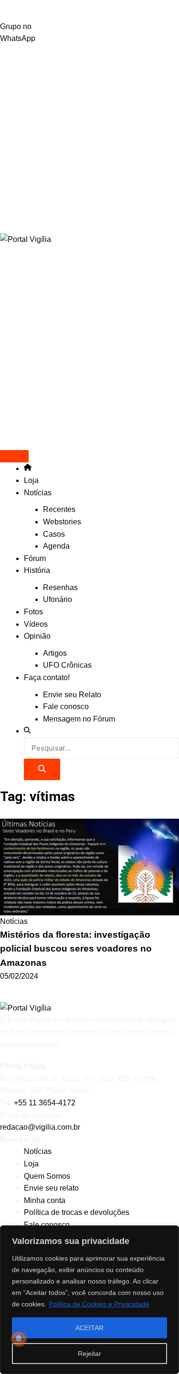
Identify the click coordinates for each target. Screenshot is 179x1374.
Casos (54, 534)
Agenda (56, 546)
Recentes (59, 509)
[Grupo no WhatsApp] (89, 10)
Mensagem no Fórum (79, 719)
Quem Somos (47, 1176)
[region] (89, 1299)
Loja (31, 480)
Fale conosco (66, 706)
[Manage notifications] (18, 1338)
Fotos (33, 612)
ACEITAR (89, 1328)
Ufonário (57, 599)
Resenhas (60, 587)
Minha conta (44, 1200)
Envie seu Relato (72, 695)
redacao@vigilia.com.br (40, 1127)
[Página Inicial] (28, 468)
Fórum (35, 558)
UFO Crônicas (67, 665)
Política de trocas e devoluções (76, 1212)
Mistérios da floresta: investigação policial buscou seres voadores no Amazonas (76, 949)
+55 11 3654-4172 (44, 1103)
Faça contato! (47, 677)
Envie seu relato (51, 1188)
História (37, 570)
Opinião (37, 636)
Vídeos (36, 624)
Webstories (62, 522)
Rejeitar (89, 1353)
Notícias (38, 493)
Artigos (55, 653)
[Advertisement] (89, 139)
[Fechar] (169, 1233)
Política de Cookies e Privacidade (99, 1304)
